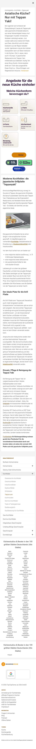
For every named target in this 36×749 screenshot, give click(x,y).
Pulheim (25, 632)
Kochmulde (7, 423)
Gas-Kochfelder (8, 515)
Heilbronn (25, 586)
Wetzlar (26, 637)
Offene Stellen (6, 720)
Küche (3, 730)
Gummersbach (25, 635)
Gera (10, 598)
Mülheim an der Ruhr (25, 570)
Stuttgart (9, 562)
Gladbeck (9, 626)
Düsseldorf (10, 563)
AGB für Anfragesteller (8, 702)
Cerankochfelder (10, 481)
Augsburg (9, 591)
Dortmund (9, 560)
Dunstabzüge (7, 535)
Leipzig (10, 572)
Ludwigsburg (9, 618)
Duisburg (9, 570)
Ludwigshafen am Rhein (25, 574)
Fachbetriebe (7, 437)
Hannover (9, 569)
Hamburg (9, 553)
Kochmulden (9, 498)
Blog (3, 716)
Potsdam (25, 579)
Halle (25, 556)
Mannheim (10, 583)
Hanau (10, 614)
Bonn (9, 581)
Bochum (10, 576)
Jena (10, 604)
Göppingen (25, 618)
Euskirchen (25, 630)
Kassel (25, 563)
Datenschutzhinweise (8, 700)
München (9, 555)
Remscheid (25, 591)
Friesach (10, 655)
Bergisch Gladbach (10, 597)
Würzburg (25, 583)
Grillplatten (8, 491)
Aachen (10, 593)
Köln (10, 556)
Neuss (25, 577)
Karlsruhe (9, 584)
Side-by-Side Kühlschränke (12, 470)
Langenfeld (25, 614)
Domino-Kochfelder (11, 501)
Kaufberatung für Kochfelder (14, 511)
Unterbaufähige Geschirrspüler (13, 527)
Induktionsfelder (10, 485)
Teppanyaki (9, 494)
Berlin (9, 551)
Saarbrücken (25, 567)
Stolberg (25, 612)
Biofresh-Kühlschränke (10, 462)
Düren (9, 609)
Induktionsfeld (8, 364)
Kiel (25, 555)
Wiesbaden (10, 586)
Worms (10, 623)
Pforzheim (25, 590)
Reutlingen (25, 593)
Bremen (10, 567)
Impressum (5, 707)
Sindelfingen (25, 607)
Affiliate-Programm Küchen (10, 695)
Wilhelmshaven (10, 619)
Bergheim (25, 605)
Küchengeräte (6, 732)
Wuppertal (9, 577)
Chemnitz (25, 551)
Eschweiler (25, 623)
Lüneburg (9, 633)
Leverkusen (25, 576)
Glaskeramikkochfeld (20, 244)
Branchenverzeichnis (8, 697)
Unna (25, 595)
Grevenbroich (25, 600)
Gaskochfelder (9, 488)
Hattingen (25, 616)
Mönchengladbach (10, 590)
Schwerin (9, 607)
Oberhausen (25, 558)
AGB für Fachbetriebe (8, 704)
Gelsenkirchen (9, 588)
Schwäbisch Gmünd (25, 609)
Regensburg (25, 584)
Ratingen (9, 611)
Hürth (25, 625)
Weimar (26, 598)
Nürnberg (9, 574)
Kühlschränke (7, 466)
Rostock (26, 562)
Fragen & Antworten (8, 713)
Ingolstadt (25, 588)
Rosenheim (25, 611)
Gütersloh (9, 605)
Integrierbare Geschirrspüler (12, 523)
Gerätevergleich (10, 507)
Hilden (25, 619)
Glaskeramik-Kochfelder (13, 478)
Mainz (25, 565)
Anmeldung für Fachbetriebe (11, 693)
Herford (26, 597)
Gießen (10, 625)
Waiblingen (26, 633)
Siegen (10, 595)
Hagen (25, 560)
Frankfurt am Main (10, 558)
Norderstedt (10, 635)
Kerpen (25, 602)
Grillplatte (6, 404)
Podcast (4, 718)
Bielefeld (10, 579)
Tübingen (9, 621)
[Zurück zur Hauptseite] (18, 664)
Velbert (10, 616)
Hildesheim (10, 600)
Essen (9, 565)
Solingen (25, 572)
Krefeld (25, 553)
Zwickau (10, 602)
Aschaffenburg (10, 637)
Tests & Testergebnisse (12, 504)
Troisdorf (9, 630)
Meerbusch (25, 626)
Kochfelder (6, 474)
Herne (25, 569)
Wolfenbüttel (25, 628)
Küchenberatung (7, 734)
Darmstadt (25, 581)
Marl (10, 612)
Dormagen (25, 604)
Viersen (10, 628)
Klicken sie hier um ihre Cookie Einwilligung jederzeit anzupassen (17, 740)
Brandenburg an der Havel (10, 632)
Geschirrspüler (8, 531)
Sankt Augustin (26, 621)
